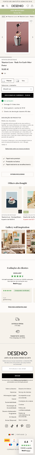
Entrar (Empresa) (10, 420)
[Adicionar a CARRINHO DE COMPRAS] (20, 211)
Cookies (21, 404)
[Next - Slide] (32, 37)
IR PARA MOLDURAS (17, 174)
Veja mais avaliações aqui (17, 307)
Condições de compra (26, 401)
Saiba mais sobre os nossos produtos (17, 149)
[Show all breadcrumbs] (4, 17)
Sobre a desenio (11, 389)
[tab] (6, 56)
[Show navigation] (3, 6)
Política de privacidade (20, 380)
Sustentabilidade (10, 402)
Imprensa (13, 392)
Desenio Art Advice (25, 389)
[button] (26, 446)
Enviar (17, 376)
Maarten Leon (12, 16)
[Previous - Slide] (2, 37)
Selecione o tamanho (9, 85)
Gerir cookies (23, 420)
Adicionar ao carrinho (17, 95)
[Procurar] (7, 6)
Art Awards (12, 417)
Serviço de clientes (25, 392)
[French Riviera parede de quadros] (13, 242)
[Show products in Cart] (32, 6)
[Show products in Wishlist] (28, 6)
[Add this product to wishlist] (31, 21)
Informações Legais (10, 395)
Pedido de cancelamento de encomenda (24, 415)
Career (14, 399)
